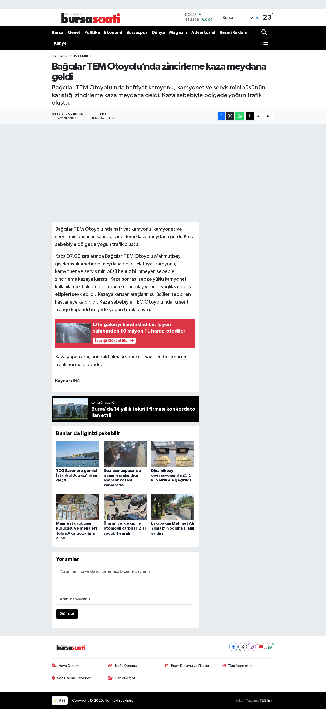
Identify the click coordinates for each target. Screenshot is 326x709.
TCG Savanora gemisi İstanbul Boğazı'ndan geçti (76, 475)
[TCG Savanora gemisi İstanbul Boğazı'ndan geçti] (77, 454)
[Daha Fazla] (250, 116)
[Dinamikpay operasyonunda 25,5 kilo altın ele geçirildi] (172, 454)
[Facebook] (233, 647)
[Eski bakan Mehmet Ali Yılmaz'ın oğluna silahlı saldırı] (172, 507)
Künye (60, 43)
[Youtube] (261, 647)
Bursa (57, 32)
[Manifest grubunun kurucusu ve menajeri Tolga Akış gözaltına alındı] (77, 507)
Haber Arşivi (125, 678)
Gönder (67, 614)
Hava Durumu (69, 666)
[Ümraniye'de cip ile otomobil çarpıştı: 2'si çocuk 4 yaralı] (125, 507)
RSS (62, 700)
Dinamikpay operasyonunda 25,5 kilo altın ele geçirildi (171, 475)
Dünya (158, 32)
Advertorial (203, 32)
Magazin (178, 32)
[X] (242, 647)
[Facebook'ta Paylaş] (221, 116)
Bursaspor (136, 32)
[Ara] (264, 32)
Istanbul (82, 56)
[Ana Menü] (264, 43)
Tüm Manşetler (240, 666)
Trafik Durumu (125, 666)
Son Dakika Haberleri (74, 678)
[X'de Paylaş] (230, 116)
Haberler (60, 56)
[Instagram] (252, 647)
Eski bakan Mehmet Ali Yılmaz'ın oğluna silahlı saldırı (172, 528)
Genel (74, 32)
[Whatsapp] (270, 647)
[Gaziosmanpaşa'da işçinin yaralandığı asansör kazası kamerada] (125, 454)
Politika (92, 32)
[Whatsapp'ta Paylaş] (239, 116)
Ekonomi (113, 32)
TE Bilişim (267, 700)
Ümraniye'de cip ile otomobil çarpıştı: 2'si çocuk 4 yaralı (125, 528)
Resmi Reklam (233, 32)
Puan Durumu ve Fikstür (190, 666)
